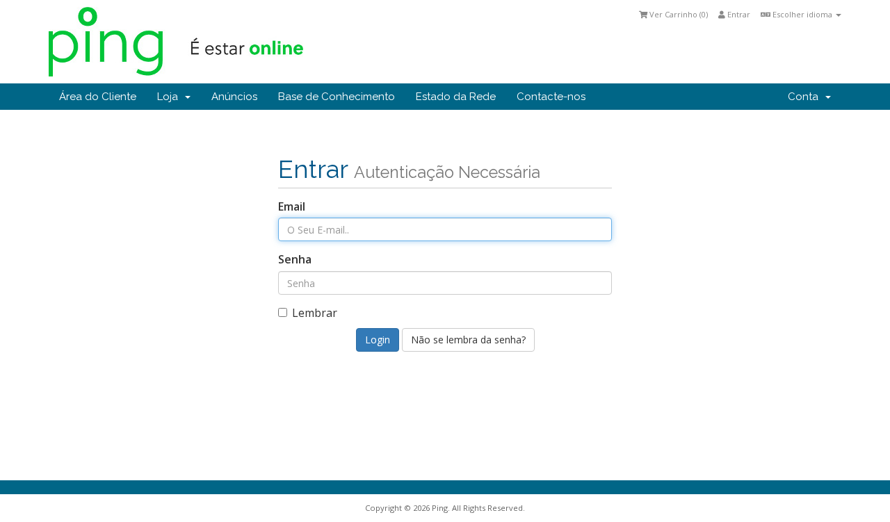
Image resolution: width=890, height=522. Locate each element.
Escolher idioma (802, 14)
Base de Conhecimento (336, 96)
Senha (295, 259)
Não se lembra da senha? (468, 339)
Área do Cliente (97, 96)
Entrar (737, 14)
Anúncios (234, 96)
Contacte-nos (551, 96)
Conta (806, 96)
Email (291, 206)
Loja (170, 96)
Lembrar (314, 312)
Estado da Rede (456, 96)
